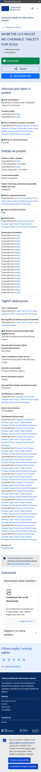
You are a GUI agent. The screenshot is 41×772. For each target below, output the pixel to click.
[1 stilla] (3, 659)
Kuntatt (3, 722)
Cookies (4, 704)
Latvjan (4, 131)
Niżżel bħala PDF (22, 76)
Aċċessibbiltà (6, 710)
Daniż (35, 126)
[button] (20, 69)
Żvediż (12, 134)
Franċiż (30, 128)
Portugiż (22, 201)
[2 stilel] (6, 659)
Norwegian (26, 134)
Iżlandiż (18, 134)
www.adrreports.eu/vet (21, 564)
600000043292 (7, 548)
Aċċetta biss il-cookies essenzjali (23, 766)
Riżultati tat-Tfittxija (13, 27)
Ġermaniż (5, 128)
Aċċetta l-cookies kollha (19, 760)
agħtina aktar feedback (12, 666)
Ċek (31, 126)
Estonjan (13, 128)
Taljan (35, 128)
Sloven (35, 201)
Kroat (29, 311)
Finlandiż (5, 134)
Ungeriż (17, 131)
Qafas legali (5, 707)
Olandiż (23, 131)
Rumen (30, 131)
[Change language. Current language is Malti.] (32, 8)
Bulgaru (19, 126)
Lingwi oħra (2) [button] (26, 621)
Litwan (10, 131)
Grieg (19, 128)
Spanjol (26, 126)
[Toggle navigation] (37, 8)
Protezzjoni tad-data (8, 701)
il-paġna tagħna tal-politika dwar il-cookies (22, 742)
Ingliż (18, 114)
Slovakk (12, 227)
